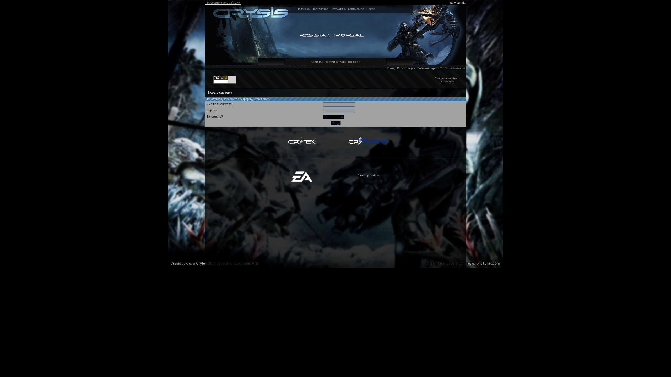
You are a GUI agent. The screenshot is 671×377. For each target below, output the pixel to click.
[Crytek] (302, 138)
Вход (391, 68)
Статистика (338, 8)
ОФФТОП (354, 61)
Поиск (370, 8)
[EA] (302, 173)
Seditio (374, 175)
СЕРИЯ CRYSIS (336, 61)
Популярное (320, 8)
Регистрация (406, 68)
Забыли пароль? (430, 68)
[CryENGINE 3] (367, 138)
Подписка (303, 8)
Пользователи (455, 68)
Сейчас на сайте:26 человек (446, 80)
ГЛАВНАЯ (317, 61)
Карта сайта (356, 8)
